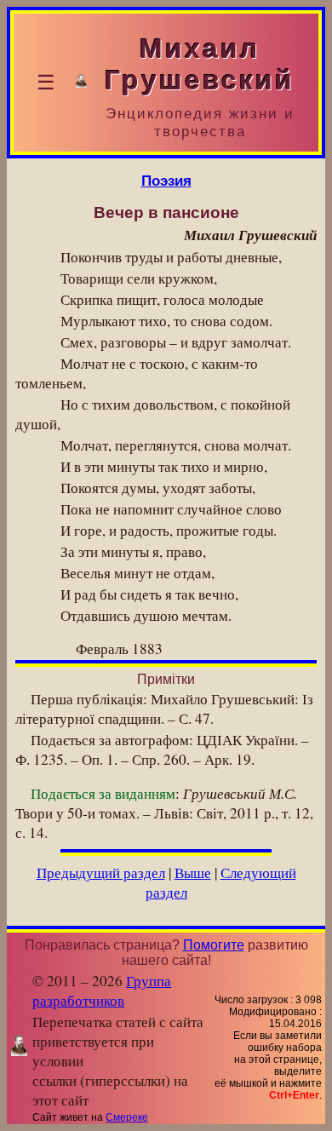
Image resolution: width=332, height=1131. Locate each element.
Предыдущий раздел (101, 872)
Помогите (213, 945)
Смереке (127, 1117)
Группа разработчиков (101, 990)
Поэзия (166, 180)
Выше (193, 872)
